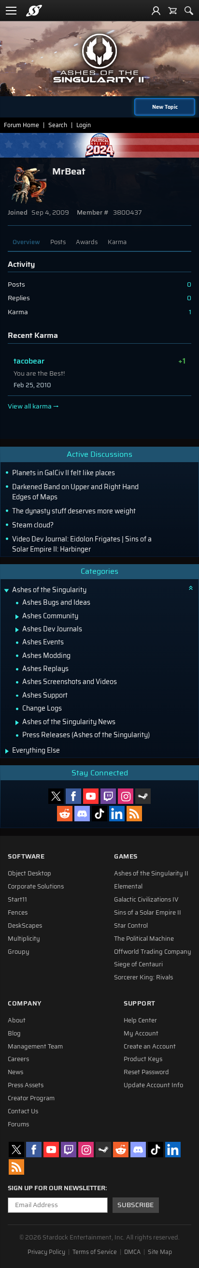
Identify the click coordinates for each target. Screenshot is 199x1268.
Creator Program (31, 1098)
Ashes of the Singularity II (151, 873)
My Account (141, 1033)
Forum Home (21, 125)
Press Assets (25, 1085)
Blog (14, 1033)
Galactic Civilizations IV (146, 899)
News (15, 1072)
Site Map (160, 1252)
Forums (18, 1124)
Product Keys (143, 1059)
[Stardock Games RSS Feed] (134, 813)
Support (140, 1003)
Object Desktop (29, 873)
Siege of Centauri (138, 964)
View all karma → (33, 406)
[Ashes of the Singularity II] (99, 58)
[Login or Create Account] (156, 10)
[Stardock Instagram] (125, 796)
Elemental (128, 886)
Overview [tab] (26, 242)
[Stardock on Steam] (143, 796)
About (17, 1020)
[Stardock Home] (34, 10)
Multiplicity (24, 939)
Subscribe (135, 1205)
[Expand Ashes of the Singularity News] (17, 722)
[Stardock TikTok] (99, 813)
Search (57, 125)
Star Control (131, 926)
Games (126, 856)
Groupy (18, 952)
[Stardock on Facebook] (73, 796)
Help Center (140, 1020)
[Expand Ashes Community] (17, 616)
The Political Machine (144, 939)
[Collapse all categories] (191, 588)
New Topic (165, 106)
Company (25, 1003)
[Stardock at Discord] (82, 813)
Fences (18, 913)
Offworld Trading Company (152, 952)
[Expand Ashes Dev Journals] (17, 629)
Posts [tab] (58, 242)
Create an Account (150, 1046)
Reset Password (146, 1072)
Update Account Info (153, 1085)
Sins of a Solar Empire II (147, 913)
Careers (18, 1059)
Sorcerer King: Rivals (143, 977)
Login (83, 125)
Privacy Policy (46, 1252)
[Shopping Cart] (172, 10)
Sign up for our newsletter (56, 1188)
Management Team (35, 1046)
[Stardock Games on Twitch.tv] (108, 796)
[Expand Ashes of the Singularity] (6, 591)
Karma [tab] (117, 242)
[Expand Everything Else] (7, 751)
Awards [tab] (87, 242)
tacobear (29, 361)
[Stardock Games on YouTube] (91, 796)
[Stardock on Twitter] (56, 796)
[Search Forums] (189, 10)
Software (26, 856)
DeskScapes (25, 926)
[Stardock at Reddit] (64, 813)
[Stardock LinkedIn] (117, 813)
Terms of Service (94, 1252)
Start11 (17, 899)
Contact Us (23, 1111)
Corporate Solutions (36, 886)
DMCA (132, 1252)
